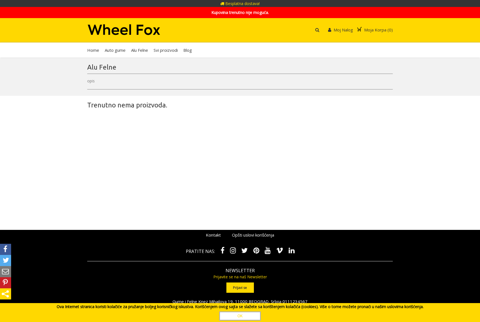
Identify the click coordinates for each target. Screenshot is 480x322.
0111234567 (295, 301)
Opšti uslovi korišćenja (253, 235)
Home (93, 50)
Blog (187, 50)
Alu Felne (139, 50)
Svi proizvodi (166, 50)
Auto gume (115, 50)
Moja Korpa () (378, 30)
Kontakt (213, 235)
